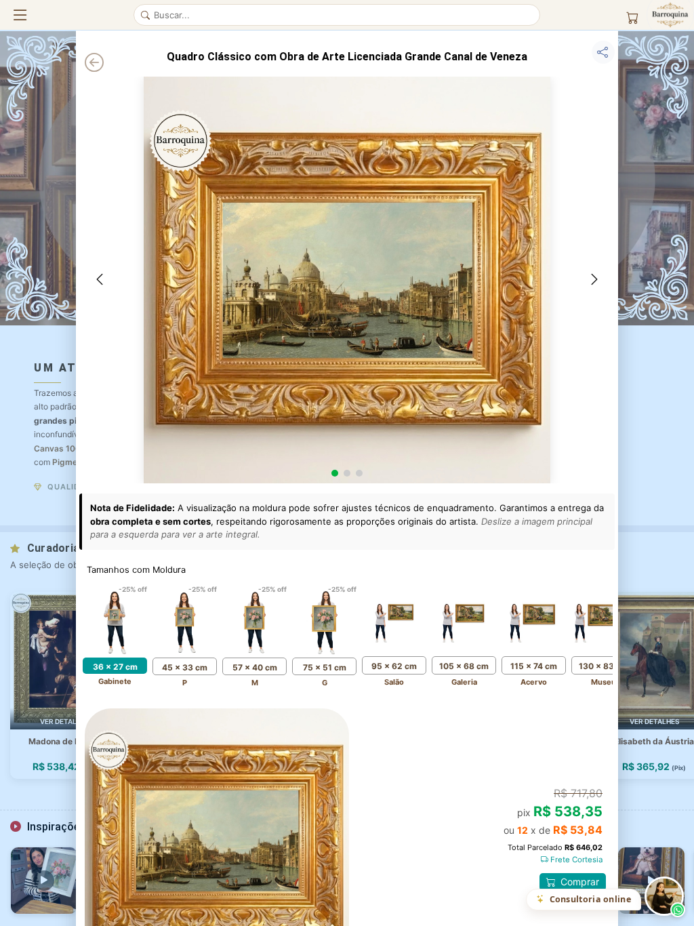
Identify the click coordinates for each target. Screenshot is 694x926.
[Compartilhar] (603, 52)
